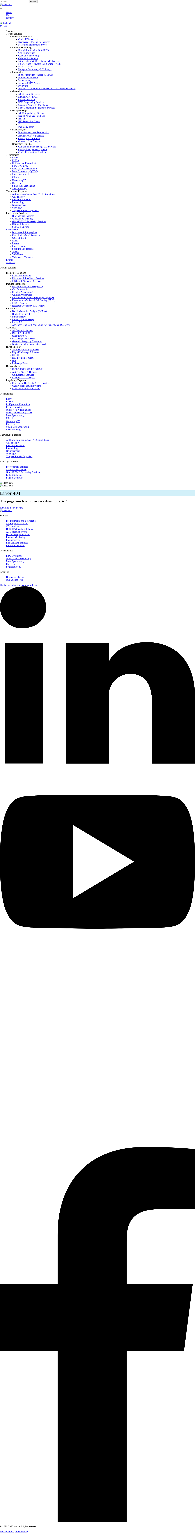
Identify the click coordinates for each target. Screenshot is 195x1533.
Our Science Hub (14, 580)
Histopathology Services (18, 534)
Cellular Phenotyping (28, 55)
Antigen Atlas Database (31, 135)
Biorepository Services (23, 216)
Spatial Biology (19, 188)
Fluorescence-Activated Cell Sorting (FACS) (39, 64)
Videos (15, 251)
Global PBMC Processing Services (29, 221)
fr (1, 26)
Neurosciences (19, 205)
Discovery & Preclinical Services (34, 42)
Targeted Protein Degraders (25, 210)
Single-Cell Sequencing (23, 185)
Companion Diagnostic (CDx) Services (37, 146)
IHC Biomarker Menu (29, 121)
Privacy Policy (7, 1531)
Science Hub (12, 229)
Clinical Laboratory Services (32, 152)
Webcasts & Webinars (22, 257)
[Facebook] (97, 1521)
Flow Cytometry (20, 166)
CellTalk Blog (19, 238)
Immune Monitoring (15, 537)
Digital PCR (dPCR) (28, 96)
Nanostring (19, 180)
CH (5, 26)
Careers (9, 15)
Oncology (17, 207)
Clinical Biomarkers (27, 39)
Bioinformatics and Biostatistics (33, 132)
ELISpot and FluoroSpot (24, 163)
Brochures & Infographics (24, 232)
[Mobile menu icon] (1, 8)
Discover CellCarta (15, 577)
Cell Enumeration (26, 53)
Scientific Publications (23, 248)
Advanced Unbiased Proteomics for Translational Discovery (47, 88)
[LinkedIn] (97, 762)
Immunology (18, 202)
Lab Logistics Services (17, 542)
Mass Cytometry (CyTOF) (25, 171)
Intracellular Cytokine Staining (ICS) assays (39, 61)
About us (10, 262)
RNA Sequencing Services (31, 102)
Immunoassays (25, 80)
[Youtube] (97, 958)
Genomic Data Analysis (29, 141)
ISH (20, 124)
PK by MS (23, 85)
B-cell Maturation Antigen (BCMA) (35, 75)
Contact (10, 18)
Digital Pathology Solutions (31, 116)
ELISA (15, 160)
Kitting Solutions (20, 224)
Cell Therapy (18, 196)
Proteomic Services (15, 545)
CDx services (12, 526)
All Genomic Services (28, 94)
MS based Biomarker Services (32, 44)
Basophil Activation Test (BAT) (33, 50)
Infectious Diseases (21, 199)
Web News (17, 254)
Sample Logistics (20, 227)
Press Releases (19, 246)
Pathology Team (26, 127)
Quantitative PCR (26, 99)
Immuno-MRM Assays (29, 83)
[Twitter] (91, 1145)
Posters (15, 243)
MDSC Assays (25, 66)
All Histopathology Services (31, 113)
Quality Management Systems (32, 149)
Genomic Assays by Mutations (33, 105)
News (9, 12)
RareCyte (16, 183)
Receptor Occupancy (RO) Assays (34, 69)
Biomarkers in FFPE (28, 77)
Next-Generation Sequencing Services (36, 107)
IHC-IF (21, 118)
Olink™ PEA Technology (24, 168)
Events (9, 259)
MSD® (15, 176)
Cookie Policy (21, 1531)
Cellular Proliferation (28, 58)
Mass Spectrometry (21, 174)
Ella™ (15, 157)
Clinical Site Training (22, 218)
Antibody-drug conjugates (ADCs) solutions (33, 194)
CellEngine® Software (29, 138)
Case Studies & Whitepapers (26, 235)
